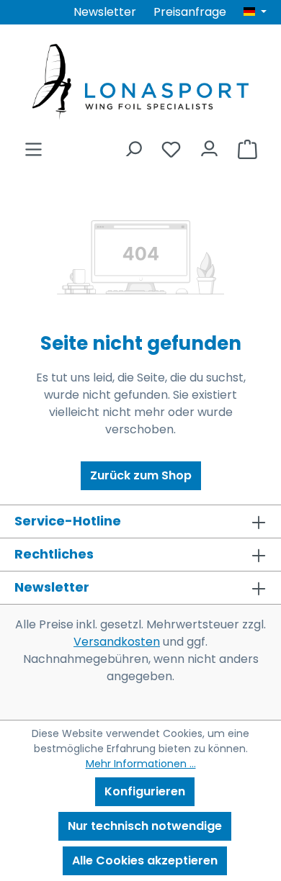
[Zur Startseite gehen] (140, 82)
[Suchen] (133, 145)
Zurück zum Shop (141, 475)
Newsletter (104, 12)
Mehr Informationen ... (141, 763)
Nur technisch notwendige (145, 826)
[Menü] (33, 145)
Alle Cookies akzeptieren (145, 860)
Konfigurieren (144, 791)
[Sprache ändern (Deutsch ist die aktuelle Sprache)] (255, 12)
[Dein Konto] (209, 145)
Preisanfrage (189, 12)
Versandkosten (116, 641)
